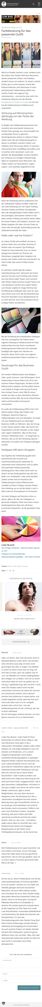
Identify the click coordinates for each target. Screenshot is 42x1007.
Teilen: (3, 571)
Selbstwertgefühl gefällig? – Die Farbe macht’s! (20, 557)
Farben (10, 566)
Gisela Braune (5, 873)
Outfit (14, 566)
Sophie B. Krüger (22, 566)
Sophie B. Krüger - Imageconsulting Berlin (14, 728)
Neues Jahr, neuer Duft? (21, 619)
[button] (3, 1003)
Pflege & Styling (6, 37)
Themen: (4, 566)
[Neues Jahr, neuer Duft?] (21, 596)
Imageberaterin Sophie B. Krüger (14, 102)
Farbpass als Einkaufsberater (13, 554)
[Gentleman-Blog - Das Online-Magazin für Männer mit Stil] (10, 4)
